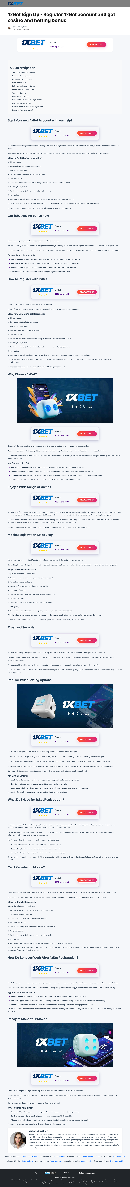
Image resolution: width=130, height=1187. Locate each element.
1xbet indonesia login (30, 1156)
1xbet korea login (118, 1156)
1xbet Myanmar (56, 1161)
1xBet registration (58, 1156)
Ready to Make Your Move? (22, 110)
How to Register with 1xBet (22, 79)
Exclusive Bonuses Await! (21, 76)
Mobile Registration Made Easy (23, 89)
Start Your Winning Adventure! (23, 72)
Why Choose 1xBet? (19, 83)
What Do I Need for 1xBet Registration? (27, 100)
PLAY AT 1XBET (96, 45)
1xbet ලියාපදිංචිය (27, 1161)
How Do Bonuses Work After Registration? (28, 107)
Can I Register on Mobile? (21, 103)
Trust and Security (19, 93)
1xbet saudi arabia (116, 1161)
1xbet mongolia (86, 1161)
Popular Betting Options (21, 96)
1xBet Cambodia (88, 1156)
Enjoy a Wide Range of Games (23, 86)
